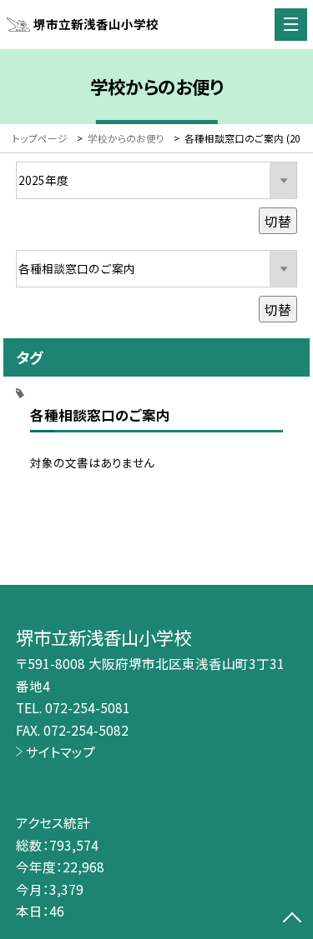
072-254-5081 (87, 707)
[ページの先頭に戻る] (292, 919)
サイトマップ (60, 751)
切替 (278, 221)
